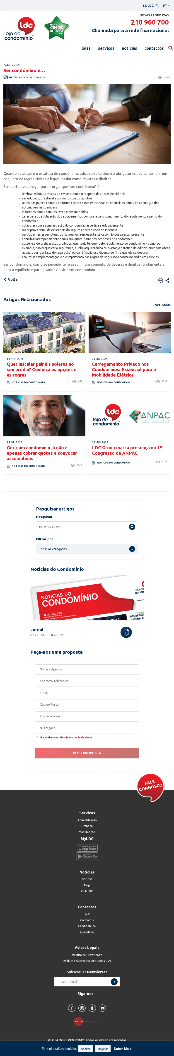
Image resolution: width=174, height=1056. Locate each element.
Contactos (87, 920)
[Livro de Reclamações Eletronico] (87, 1021)
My (148, 5)
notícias (129, 48)
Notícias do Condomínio (27, 77)
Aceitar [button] (85, 1049)
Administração (87, 820)
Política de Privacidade (87, 954)
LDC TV (87, 879)
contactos (154, 48)
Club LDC (87, 891)
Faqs (87, 885)
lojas (86, 48)
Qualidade (87, 932)
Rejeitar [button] (103, 1049)
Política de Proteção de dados (73, 737)
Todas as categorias (53, 549)
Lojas (87, 914)
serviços (106, 48)
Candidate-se (87, 925)
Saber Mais (122, 1048)
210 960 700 (150, 22)
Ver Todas (163, 305)
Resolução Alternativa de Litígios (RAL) (87, 960)
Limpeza (87, 825)
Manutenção (87, 832)
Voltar (13, 279)
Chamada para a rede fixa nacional (130, 30)
